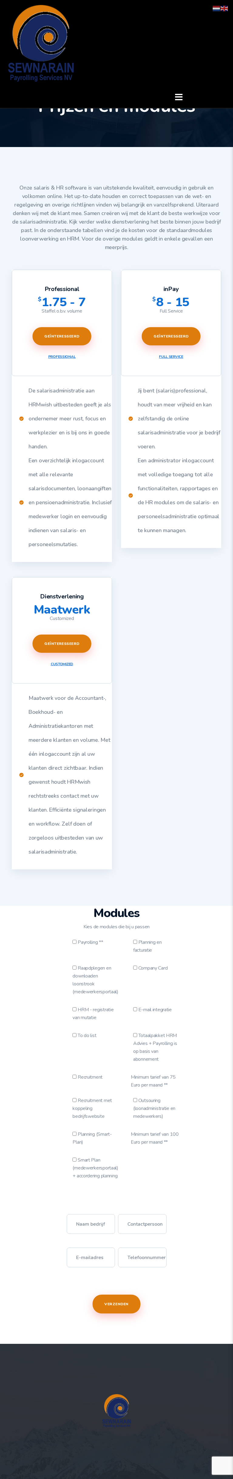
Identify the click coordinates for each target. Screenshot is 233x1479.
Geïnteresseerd (61, 336)
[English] (224, 8)
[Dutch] (217, 8)
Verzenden (116, 1304)
